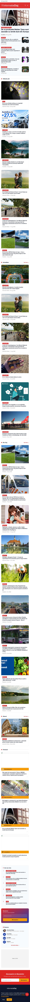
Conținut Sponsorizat (6, 27)
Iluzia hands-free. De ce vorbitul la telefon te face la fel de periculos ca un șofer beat (11, 41)
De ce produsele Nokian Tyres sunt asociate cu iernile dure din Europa (15, 30)
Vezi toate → (26, 262)
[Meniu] (2, 5)
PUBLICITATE (15, 958)
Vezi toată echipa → (15, 945)
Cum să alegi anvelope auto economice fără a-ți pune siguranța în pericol (10, 50)
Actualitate (4, 67)
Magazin (3, 37)
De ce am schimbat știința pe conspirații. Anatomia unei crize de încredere (16, 903)
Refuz (3, 999)
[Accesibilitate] (27, 994)
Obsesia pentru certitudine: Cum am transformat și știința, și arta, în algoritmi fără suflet (10, 60)
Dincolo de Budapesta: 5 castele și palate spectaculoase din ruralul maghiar (9, 70)
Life (7, 901)
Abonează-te (15, 919)
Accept (9, 999)
